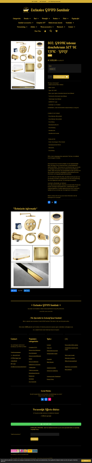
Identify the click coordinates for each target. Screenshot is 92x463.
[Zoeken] (50, 30)
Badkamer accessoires (34, 364)
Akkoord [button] (86, 460)
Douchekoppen (33, 353)
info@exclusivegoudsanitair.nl (18, 366)
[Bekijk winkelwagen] (56, 31)
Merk (50, 66)
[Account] (45, 31)
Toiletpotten (32, 367)
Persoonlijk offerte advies (71, 345)
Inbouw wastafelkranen (35, 356)
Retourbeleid (68, 369)
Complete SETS (33, 347)
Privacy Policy (50, 379)
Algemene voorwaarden (71, 366)
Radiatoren (31, 376)
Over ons (49, 348)
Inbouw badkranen (33, 361)
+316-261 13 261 (16, 355)
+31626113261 (14, 361)
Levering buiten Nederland (53, 376)
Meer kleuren (50, 362)
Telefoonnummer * (16, 434)
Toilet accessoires (33, 370)
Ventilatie (31, 379)
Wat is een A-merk (69, 355)
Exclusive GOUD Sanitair (50, 9)
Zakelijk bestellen (51, 368)
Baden (30, 359)
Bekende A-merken (70, 358)
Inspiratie (49, 359)
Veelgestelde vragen (52, 353)
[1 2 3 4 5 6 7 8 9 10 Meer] (50, 77)
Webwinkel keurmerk (52, 350)
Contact (49, 345)
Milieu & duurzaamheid (71, 361)
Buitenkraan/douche (34, 373)
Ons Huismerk (32, 381)
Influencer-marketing (52, 370)
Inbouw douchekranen (34, 350)
